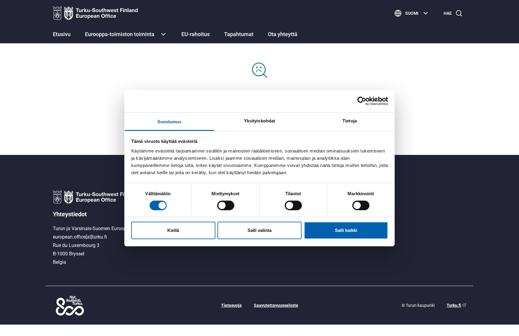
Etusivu (62, 34)
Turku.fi (454, 305)
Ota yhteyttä (282, 34)
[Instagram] (402, 208)
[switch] (225, 205)
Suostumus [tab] (169, 121)
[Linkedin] (402, 221)
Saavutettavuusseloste (276, 305)
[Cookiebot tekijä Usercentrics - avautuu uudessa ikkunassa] (361, 101)
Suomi (411, 13)
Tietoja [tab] (349, 120)
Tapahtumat (238, 34)
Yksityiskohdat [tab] (259, 120)
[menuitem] (62, 34)
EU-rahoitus (195, 34)
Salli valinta (259, 230)
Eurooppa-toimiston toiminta (119, 34)
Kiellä (173, 230)
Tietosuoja (231, 305)
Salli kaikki (346, 230)
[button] (163, 34)
